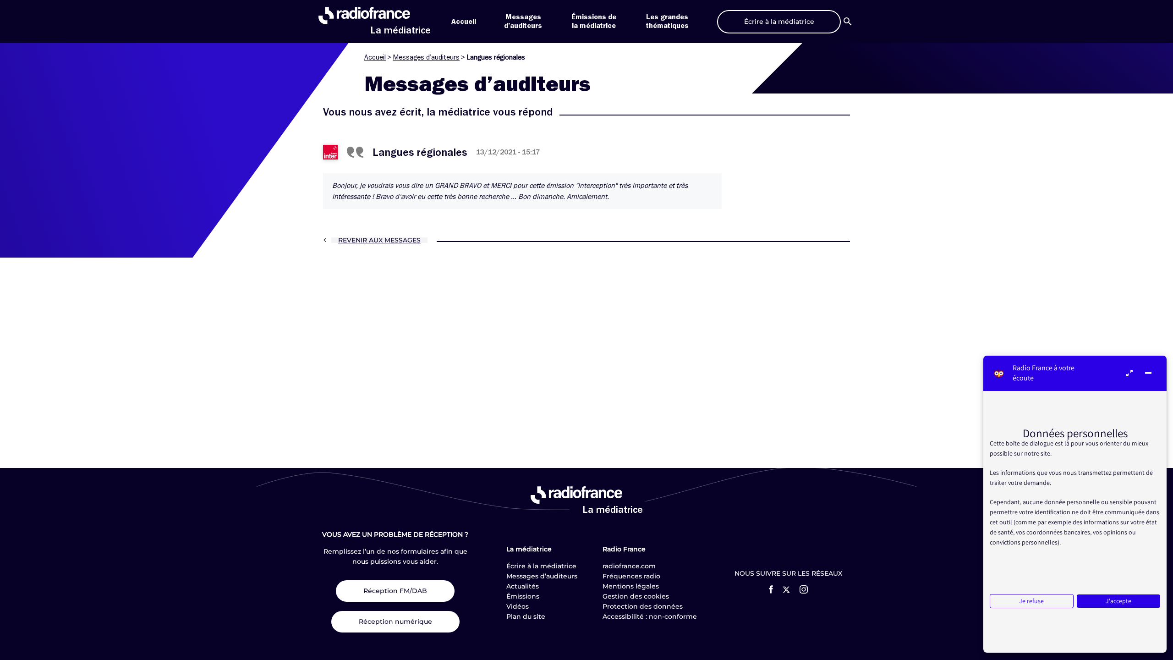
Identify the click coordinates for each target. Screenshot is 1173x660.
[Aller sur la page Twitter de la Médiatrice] (786, 589)
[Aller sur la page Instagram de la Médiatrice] (804, 589)
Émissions (522, 596)
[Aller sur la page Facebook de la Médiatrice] (771, 589)
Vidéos (517, 606)
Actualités (522, 586)
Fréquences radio (631, 576)
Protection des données (643, 606)
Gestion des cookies (636, 596)
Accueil (463, 21)
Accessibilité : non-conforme (650, 616)
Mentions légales (631, 586)
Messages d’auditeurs (426, 57)
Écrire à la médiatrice (541, 566)
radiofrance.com (629, 566)
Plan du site (525, 616)
